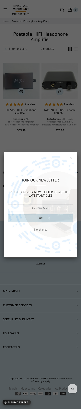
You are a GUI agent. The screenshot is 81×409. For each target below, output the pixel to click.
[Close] (71, 158)
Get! (40, 218)
